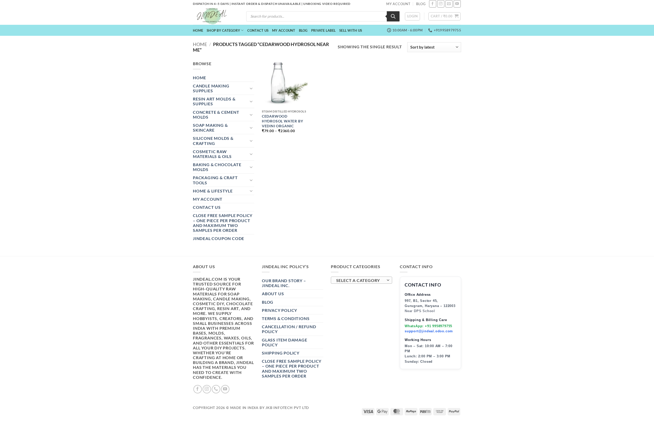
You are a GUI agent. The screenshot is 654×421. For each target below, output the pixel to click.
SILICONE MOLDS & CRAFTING (213, 140)
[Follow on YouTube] (457, 3)
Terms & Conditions (285, 318)
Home (198, 30)
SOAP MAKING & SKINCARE (210, 127)
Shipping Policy (280, 352)
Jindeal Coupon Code (218, 238)
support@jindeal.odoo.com (429, 331)
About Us (273, 293)
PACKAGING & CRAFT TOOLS (215, 180)
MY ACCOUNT (398, 4)
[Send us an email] (449, 3)
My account (283, 30)
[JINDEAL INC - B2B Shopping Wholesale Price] (214, 16)
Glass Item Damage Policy (284, 342)
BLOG (421, 4)
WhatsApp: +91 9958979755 (428, 326)
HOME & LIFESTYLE (213, 190)
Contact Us (258, 30)
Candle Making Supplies (211, 88)
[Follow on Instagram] (441, 3)
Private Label (323, 30)
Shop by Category (223, 30)
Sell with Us (350, 30)
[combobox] (361, 280)
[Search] (393, 16)
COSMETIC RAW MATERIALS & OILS (212, 154)
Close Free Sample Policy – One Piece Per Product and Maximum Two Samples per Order (222, 223)
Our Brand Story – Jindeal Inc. (284, 283)
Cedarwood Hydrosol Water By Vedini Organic (282, 121)
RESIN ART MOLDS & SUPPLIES (214, 101)
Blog (303, 30)
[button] (412, 16)
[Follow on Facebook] (432, 3)
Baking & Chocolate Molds (217, 167)
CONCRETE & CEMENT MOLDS (216, 114)
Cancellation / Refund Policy (289, 329)
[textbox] (360, 280)
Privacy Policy (279, 310)
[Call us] (216, 389)
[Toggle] (251, 88)
